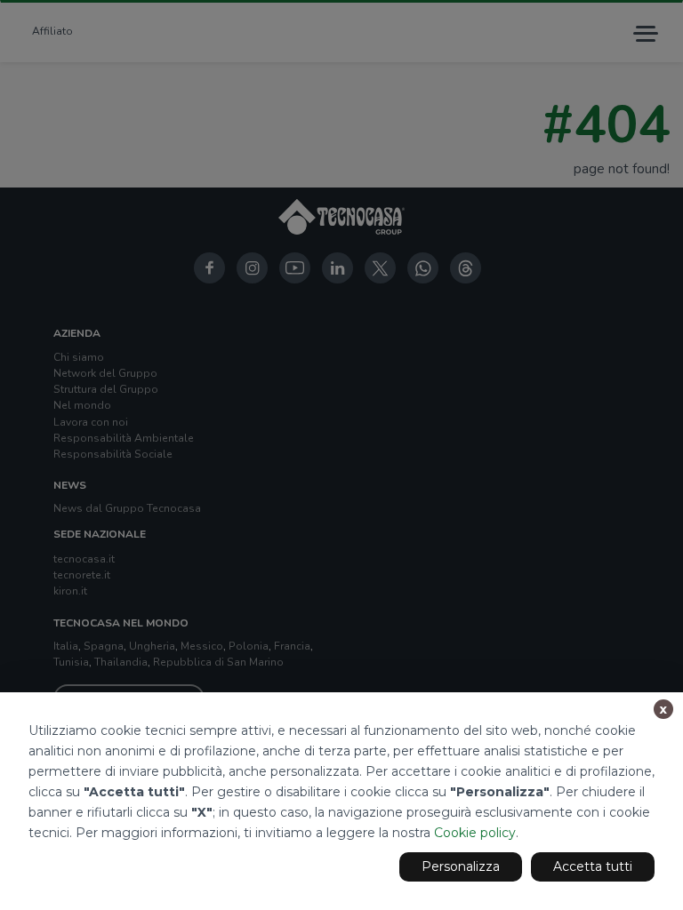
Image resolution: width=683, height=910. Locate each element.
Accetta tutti (592, 866)
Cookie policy (475, 833)
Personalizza (461, 866)
